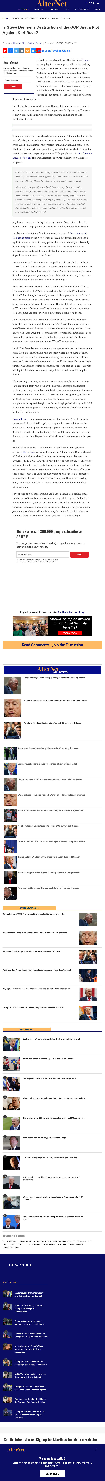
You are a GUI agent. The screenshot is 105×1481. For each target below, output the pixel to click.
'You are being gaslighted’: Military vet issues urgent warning (50, 1157)
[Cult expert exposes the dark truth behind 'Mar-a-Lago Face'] (11, 1084)
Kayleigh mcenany (49, 1241)
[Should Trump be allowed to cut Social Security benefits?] (30, 626)
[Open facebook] (9, 1265)
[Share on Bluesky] (33, 50)
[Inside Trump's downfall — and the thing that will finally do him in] (7, 1375)
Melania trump (65, 1241)
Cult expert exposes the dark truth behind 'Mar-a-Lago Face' (49, 1078)
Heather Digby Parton (23, 43)
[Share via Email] (21, 50)
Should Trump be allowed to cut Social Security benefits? (70, 623)
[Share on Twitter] (16, 50)
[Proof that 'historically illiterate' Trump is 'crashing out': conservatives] (7, 1307)
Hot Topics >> (23, 10)
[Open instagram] (20, 1265)
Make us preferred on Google (54, 50)
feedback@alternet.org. (71, 612)
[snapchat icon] (31, 1265)
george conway (9, 1241)
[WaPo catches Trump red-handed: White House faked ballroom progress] (12, 708)
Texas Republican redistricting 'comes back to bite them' (48, 1058)
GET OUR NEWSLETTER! (82, 10)
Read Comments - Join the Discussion (52, 644)
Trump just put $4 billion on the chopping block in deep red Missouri (33, 1007)
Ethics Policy (55, 10)
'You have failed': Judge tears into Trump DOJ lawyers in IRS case (52, 723)
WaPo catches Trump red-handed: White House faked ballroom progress (55, 700)
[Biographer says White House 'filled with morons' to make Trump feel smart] (88, 994)
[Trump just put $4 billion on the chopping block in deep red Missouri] (88, 1013)
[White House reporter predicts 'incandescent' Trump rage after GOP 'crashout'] (11, 1202)
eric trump (14, 1247)
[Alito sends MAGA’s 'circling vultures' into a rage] (11, 1143)
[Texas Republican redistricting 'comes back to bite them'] (11, 1064)
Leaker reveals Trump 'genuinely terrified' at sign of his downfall (51, 1039)
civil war (36, 1241)
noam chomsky (24, 1241)
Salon (39, 43)
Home (5, 18)
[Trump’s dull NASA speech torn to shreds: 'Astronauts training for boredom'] (7, 1413)
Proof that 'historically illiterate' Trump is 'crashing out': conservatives (29, 1308)
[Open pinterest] (23, 1265)
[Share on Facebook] (10, 50)
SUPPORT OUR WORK (69, 13)
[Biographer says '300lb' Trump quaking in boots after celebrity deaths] (12, 685)
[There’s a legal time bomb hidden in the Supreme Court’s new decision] (11, 1103)
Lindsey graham (19, 1244)
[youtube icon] (27, 1265)
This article (29, 452)
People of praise (68, 1244)
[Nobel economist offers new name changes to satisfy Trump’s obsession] (7, 1335)
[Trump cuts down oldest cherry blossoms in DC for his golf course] (7, 1322)
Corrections (39, 10)
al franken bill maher (50, 1244)
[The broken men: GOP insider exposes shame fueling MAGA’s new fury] (11, 1123)
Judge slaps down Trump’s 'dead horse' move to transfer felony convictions (29, 1349)
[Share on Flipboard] (5, 50)
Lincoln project (34, 1244)
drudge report (80, 1241)
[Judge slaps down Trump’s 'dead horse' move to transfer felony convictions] (7, 1347)
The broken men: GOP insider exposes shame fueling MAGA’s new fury (54, 1118)
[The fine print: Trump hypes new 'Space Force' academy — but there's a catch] (88, 975)
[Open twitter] (12, 1265)
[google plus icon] (16, 1265)
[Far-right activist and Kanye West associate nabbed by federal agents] (7, 1388)
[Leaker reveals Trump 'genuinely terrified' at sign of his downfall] (11, 1044)
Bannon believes (21, 418)
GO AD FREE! (52, 13)
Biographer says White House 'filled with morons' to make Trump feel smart (36, 989)
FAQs (66, 10)
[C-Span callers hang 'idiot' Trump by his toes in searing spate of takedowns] (11, 1182)
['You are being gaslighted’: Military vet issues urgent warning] (11, 1163)
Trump (85, 59)
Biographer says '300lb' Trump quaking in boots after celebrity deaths (54, 678)
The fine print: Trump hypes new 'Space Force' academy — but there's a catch (37, 970)
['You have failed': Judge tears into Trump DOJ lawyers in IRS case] (12, 730)
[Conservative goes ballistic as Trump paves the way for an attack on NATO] (11, 1222)
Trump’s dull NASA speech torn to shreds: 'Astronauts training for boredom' (30, 1414)
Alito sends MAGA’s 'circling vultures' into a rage (44, 1137)
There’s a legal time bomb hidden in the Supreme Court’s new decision (54, 1098)
